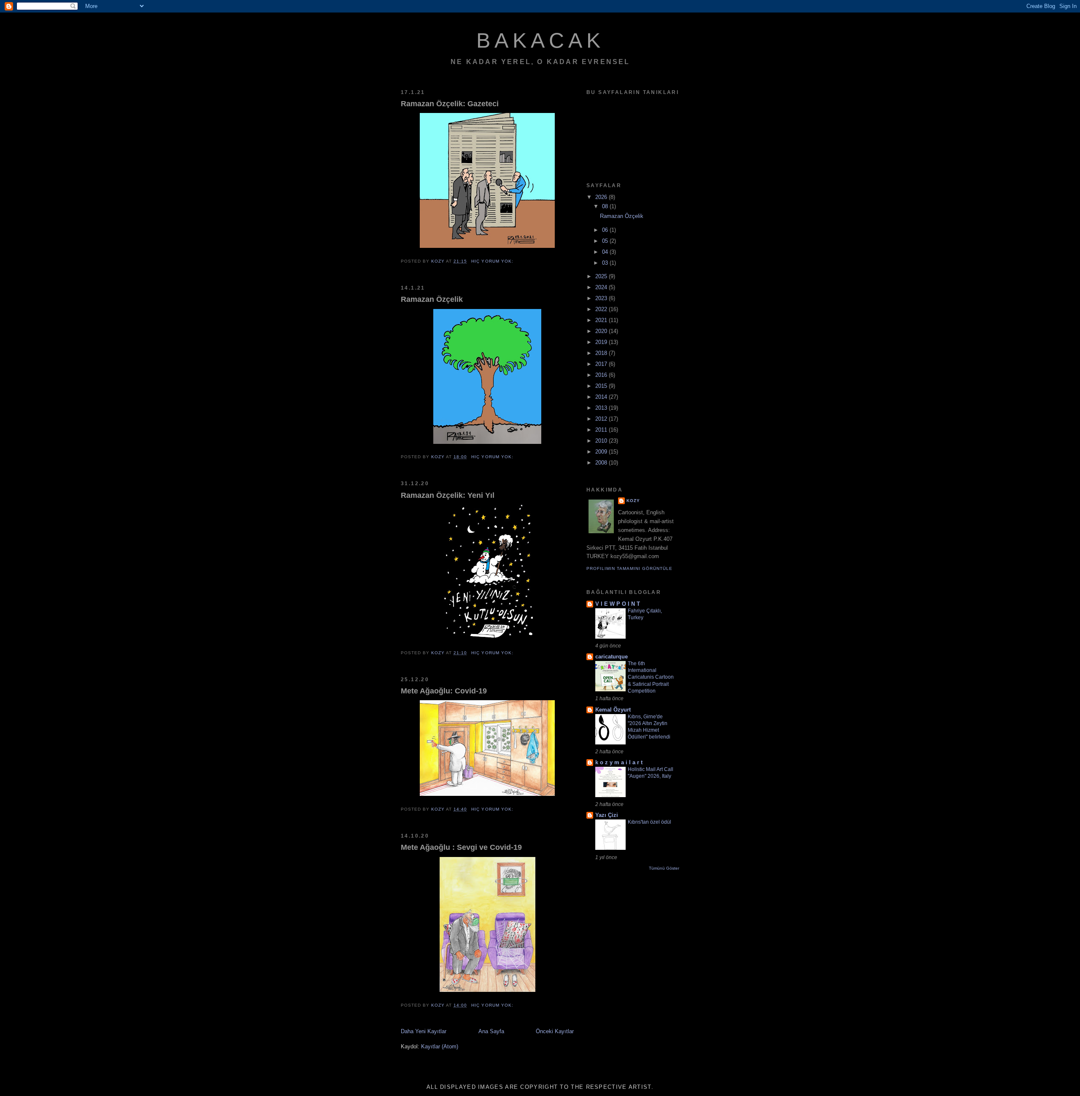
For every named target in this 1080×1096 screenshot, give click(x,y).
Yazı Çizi (606, 815)
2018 (602, 353)
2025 (602, 276)
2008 (602, 462)
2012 (602, 419)
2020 (602, 331)
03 (606, 263)
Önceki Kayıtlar (555, 1031)
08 (606, 206)
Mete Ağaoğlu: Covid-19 (444, 691)
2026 (602, 197)
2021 (602, 320)
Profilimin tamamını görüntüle (629, 568)
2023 (602, 298)
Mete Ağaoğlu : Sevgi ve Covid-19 (461, 847)
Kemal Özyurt (613, 709)
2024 (602, 287)
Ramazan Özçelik (432, 299)
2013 (602, 408)
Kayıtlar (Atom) (439, 1046)
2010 (602, 441)
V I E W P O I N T (617, 604)
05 (606, 241)
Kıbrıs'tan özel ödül (649, 822)
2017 (602, 364)
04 (606, 252)
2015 (602, 386)
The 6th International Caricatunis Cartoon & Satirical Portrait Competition (651, 677)
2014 (602, 397)
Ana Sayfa (491, 1031)
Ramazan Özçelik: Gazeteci (450, 103)
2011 (602, 430)
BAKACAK (540, 40)
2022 (602, 309)
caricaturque (611, 656)
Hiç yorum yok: (493, 261)
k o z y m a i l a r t (619, 762)
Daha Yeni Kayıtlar (423, 1031)
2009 (602, 452)
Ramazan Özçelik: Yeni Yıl (447, 495)
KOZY (633, 500)
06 (606, 230)
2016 (602, 375)
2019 (602, 342)
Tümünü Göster (664, 868)
